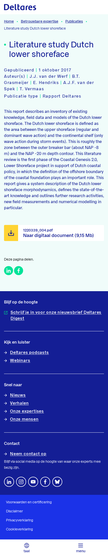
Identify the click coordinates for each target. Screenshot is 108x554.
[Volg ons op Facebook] (45, 482)
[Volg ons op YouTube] (33, 482)
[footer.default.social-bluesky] (57, 482)
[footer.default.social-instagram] (21, 482)
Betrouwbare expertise (39, 21)
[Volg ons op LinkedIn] (9, 482)
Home (9, 21)
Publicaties (74, 21)
